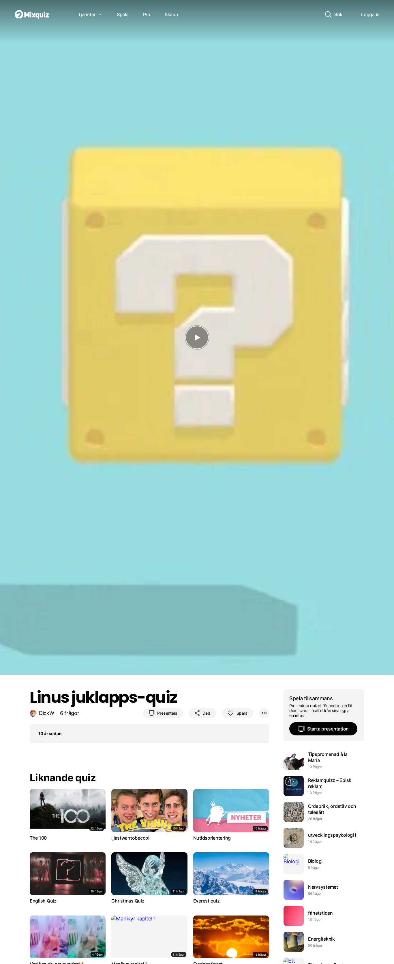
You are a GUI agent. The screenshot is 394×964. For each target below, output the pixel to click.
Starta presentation (328, 729)
